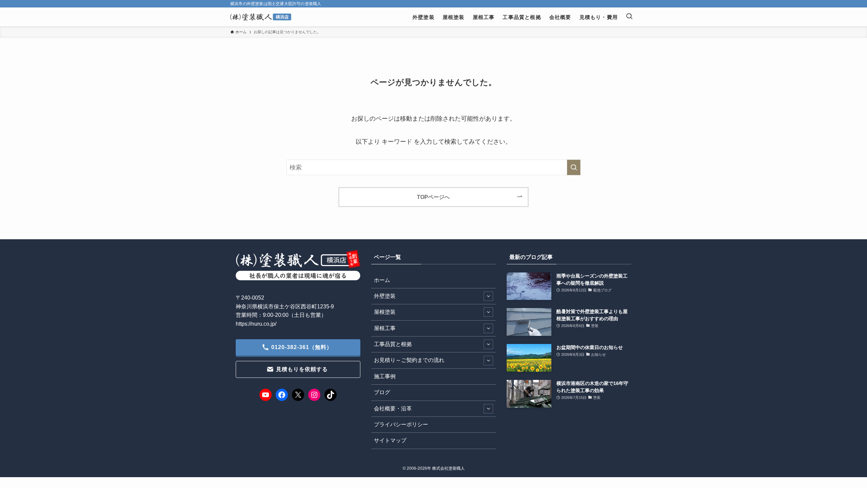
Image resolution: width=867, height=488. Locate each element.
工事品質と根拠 (393, 344)
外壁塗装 (385, 296)
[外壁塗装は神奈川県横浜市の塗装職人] (260, 17)
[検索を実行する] (573, 167)
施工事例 (385, 376)
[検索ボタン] (629, 16)
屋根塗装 (385, 312)
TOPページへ (433, 197)
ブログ (382, 392)
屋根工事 (385, 328)
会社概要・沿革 (393, 408)
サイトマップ (390, 440)
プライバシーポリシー (401, 424)
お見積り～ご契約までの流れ (409, 360)
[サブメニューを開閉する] (488, 296)
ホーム (382, 280)
